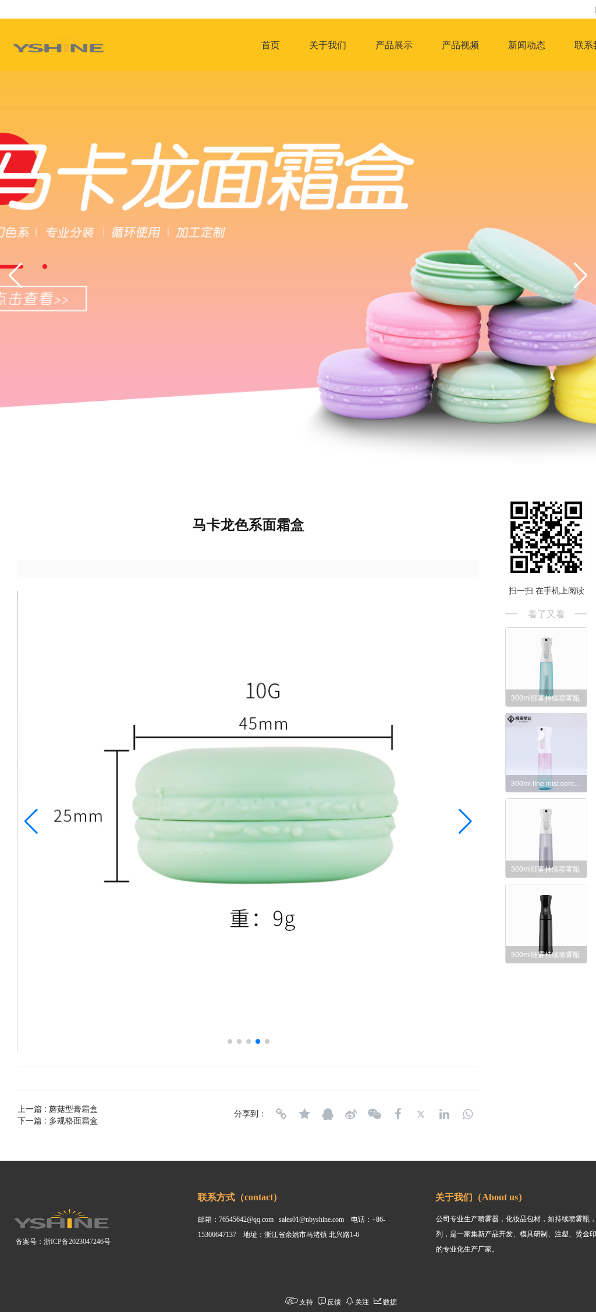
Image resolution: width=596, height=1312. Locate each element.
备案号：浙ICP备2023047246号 (63, 1242)
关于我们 (327, 45)
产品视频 (460, 45)
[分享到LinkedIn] (444, 1114)
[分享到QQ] (327, 1114)
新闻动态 (526, 45)
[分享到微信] (374, 1114)
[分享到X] (420, 1114)
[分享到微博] (351, 1114)
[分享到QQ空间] (304, 1114)
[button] (15, 275)
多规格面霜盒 (73, 1120)
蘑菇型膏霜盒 (73, 1108)
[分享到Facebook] (397, 1114)
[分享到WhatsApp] (467, 1114)
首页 (270, 45)
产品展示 (394, 45)
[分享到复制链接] (281, 1114)
